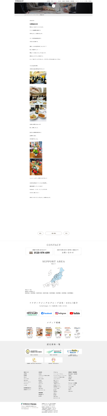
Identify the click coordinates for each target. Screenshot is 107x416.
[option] (32, 313)
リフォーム (77, 1)
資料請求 (40, 386)
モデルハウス (41, 383)
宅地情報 (69, 378)
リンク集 (25, 385)
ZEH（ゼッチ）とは (42, 390)
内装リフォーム (56, 380)
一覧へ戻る (53, 233)
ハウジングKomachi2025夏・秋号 (30, 337)
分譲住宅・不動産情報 (65, 1)
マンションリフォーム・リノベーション (60, 375)
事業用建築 (72, 1)
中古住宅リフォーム (57, 385)
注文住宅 (59, 1)
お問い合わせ (26, 380)
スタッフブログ (26, 378)
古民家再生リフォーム (57, 386)
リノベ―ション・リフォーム (58, 373)
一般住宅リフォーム (57, 383)
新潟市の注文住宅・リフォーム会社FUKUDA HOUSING (31, 407)
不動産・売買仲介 (71, 380)
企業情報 (48, 1)
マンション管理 (70, 386)
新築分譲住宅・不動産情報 (72, 373)
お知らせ (25, 377)
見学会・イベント (54, 1)
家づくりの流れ (41, 378)
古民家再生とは (56, 382)
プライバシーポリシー (27, 382)
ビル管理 (69, 388)
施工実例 (40, 380)
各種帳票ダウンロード (27, 389)
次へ (66, 233)
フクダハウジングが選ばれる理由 (44, 375)
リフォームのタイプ (57, 378)
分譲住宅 (69, 375)
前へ (41, 233)
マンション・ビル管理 (83, 1)
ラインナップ (41, 377)
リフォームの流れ (56, 388)
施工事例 (40, 396)
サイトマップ (26, 383)
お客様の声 (40, 382)
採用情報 (89, 1)
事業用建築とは (41, 394)
